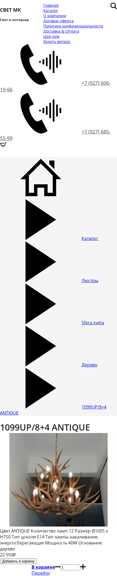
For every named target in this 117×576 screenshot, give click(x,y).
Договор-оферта (58, 20)
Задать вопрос (56, 41)
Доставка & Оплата (61, 31)
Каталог (50, 10)
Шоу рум (51, 36)
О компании (54, 15)
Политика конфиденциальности (73, 26)
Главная (51, 5)
